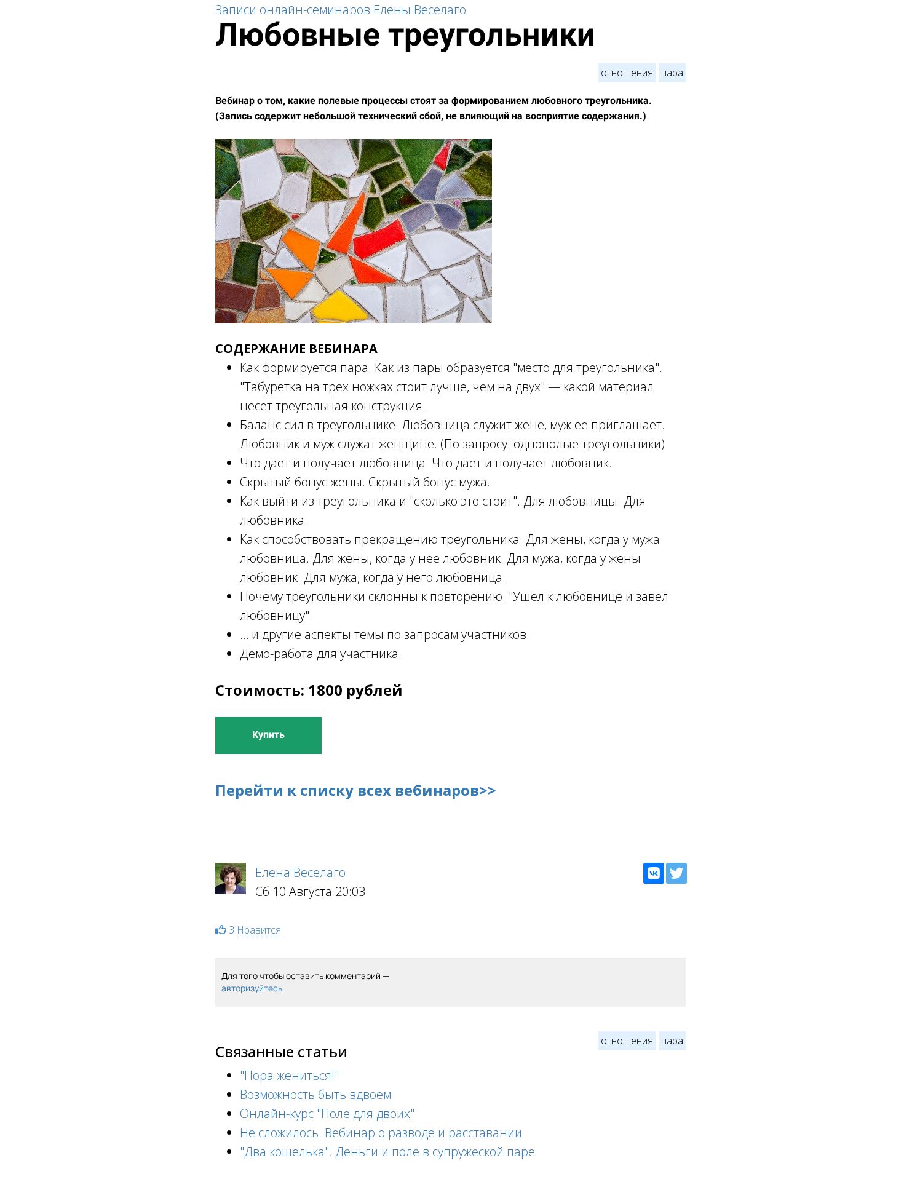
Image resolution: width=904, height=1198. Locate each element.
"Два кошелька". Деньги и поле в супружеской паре (387, 1151)
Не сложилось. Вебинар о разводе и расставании (381, 1132)
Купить (268, 734)
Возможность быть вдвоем (315, 1094)
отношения (627, 72)
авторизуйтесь (251, 988)
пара (672, 72)
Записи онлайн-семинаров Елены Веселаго (340, 9)
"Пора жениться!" (289, 1075)
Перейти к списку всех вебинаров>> (355, 790)
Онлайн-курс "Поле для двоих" (327, 1113)
